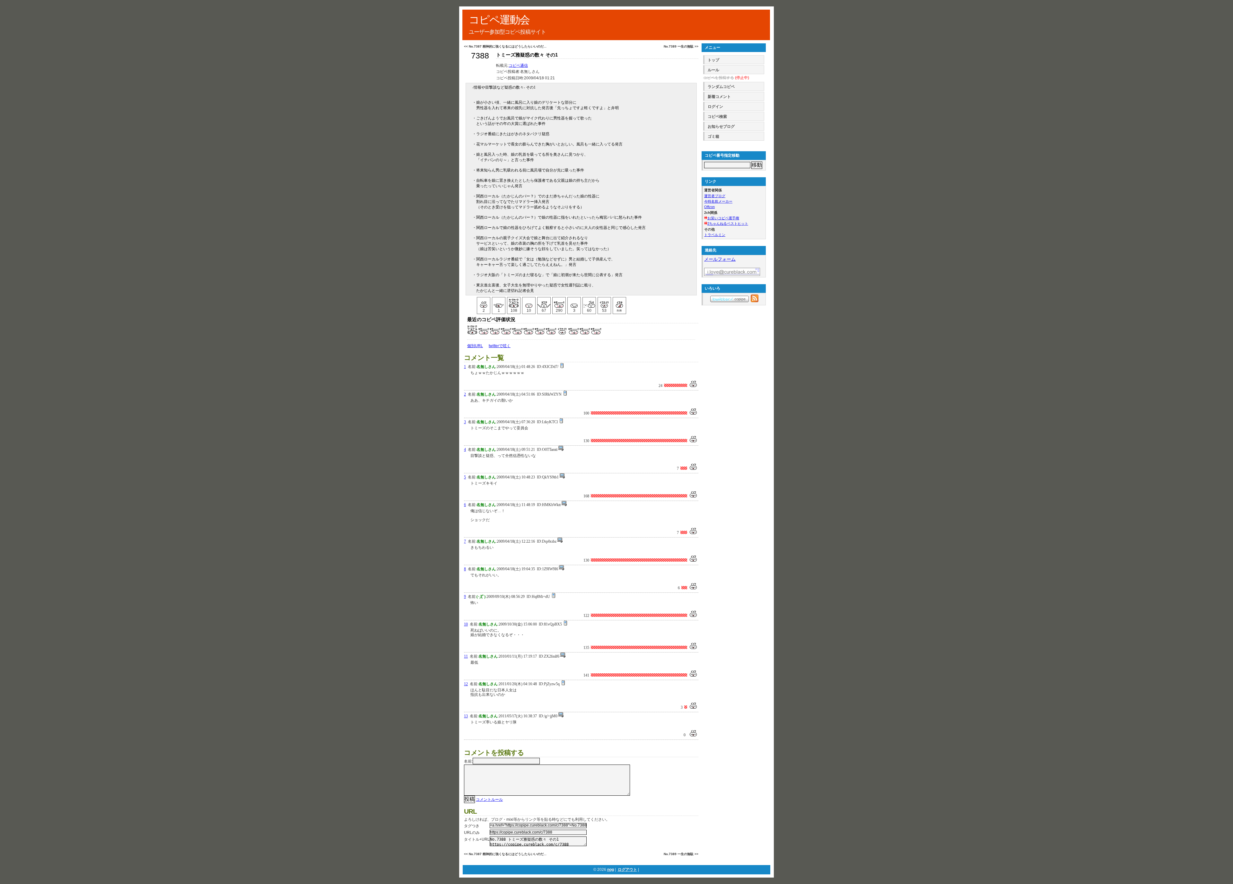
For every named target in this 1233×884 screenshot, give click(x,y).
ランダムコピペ (721, 86)
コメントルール (489, 799)
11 (466, 656)
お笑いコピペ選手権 (723, 218)
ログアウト (627, 869)
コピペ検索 (717, 116)
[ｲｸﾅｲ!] (604, 302)
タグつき (471, 826)
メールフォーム (720, 259)
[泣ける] (498, 302)
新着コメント (719, 96)
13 (466, 716)
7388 (480, 55)
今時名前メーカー (718, 201)
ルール (713, 70)
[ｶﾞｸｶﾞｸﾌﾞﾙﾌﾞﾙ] (513, 302)
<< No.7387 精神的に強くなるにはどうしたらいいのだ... (505, 46)
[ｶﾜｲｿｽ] (574, 302)
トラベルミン (714, 235)
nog (610, 869)
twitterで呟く (500, 346)
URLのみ (472, 832)
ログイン (715, 106)
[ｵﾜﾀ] (544, 302)
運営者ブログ (714, 196)
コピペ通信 (518, 65)
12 (466, 684)
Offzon (709, 207)
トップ (713, 60)
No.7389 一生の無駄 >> (681, 46)
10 (466, 624)
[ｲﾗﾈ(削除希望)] (619, 302)
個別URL (475, 346)
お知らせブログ (721, 126)
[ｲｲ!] (483, 302)
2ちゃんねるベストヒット (727, 223)
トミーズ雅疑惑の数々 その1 (527, 54)
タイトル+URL (477, 839)
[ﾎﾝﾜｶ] (528, 302)
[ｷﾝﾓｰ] (559, 302)
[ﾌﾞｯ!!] (589, 302)
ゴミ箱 (713, 136)
